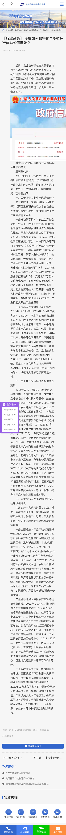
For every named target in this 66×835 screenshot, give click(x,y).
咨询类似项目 (34, 746)
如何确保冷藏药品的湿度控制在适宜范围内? (27, 784)
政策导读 (34, 30)
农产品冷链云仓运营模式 (17, 773)
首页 (17, 30)
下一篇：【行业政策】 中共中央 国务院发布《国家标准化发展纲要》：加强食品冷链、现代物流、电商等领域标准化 (48, 758)
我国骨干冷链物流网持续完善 (20, 778)
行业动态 (25, 30)
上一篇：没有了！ (13, 758)
